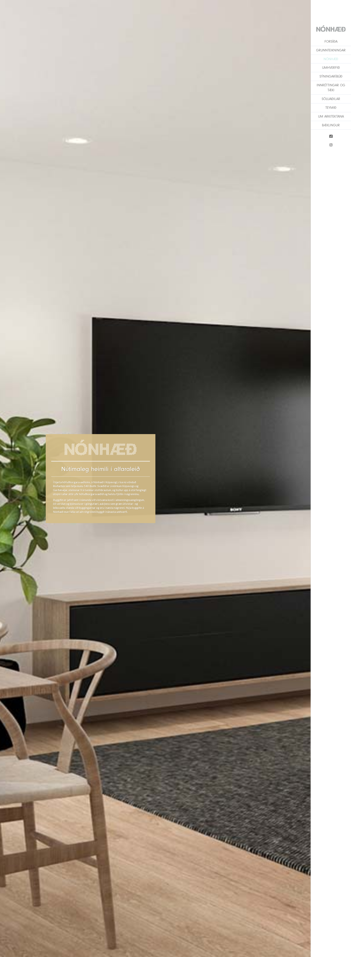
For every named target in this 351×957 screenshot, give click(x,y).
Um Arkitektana (331, 116)
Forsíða (330, 41)
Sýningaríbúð (331, 76)
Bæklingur (331, 125)
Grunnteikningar (331, 50)
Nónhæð (331, 59)
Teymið (330, 108)
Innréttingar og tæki (331, 87)
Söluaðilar (331, 99)
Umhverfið (331, 68)
